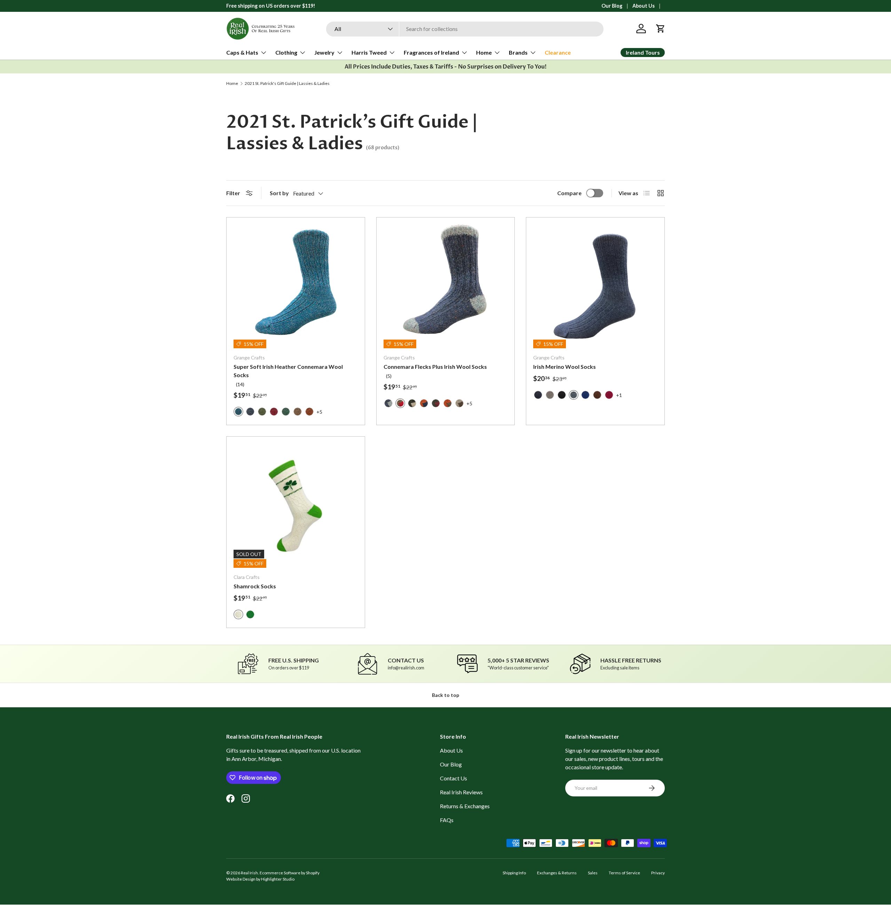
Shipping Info (514, 872)
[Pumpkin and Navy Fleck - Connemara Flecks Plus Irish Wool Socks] (424, 403)
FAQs (447, 820)
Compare (569, 193)
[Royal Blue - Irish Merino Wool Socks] (585, 395)
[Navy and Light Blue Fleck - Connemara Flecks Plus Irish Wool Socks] (388, 403)
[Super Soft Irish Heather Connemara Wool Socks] (296, 286)
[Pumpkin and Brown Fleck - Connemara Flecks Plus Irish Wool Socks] (447, 403)
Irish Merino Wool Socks (564, 366)
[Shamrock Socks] (296, 506)
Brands (518, 52)
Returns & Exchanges (465, 806)
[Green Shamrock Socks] (250, 614)
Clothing (286, 52)
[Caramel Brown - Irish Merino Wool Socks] (597, 395)
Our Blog (611, 6)
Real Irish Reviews (461, 792)
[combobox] (465, 28)
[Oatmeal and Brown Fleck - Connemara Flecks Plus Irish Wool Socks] (459, 403)
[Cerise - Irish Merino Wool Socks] (609, 395)
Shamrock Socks (255, 586)
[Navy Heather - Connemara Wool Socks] (250, 411)
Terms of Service (624, 872)
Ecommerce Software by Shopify (290, 872)
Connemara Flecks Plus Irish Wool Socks (435, 366)
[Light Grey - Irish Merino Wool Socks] (550, 395)
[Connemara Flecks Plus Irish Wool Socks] (446, 286)
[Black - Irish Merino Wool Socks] (562, 395)
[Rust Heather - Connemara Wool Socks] (309, 411)
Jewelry (324, 52)
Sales (593, 872)
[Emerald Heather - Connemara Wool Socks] (286, 411)
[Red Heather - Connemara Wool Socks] (274, 411)
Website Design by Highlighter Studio (260, 879)
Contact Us (453, 778)
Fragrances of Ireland (431, 52)
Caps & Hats (242, 52)
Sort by (279, 193)
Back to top (445, 695)
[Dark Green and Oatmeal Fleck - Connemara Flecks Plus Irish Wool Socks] (412, 403)
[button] (660, 28)
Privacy (658, 872)
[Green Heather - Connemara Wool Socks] (262, 411)
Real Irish (249, 872)
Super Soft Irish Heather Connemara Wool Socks (288, 370)
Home (484, 52)
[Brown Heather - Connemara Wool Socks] (297, 411)
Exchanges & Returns (557, 872)
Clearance (558, 52)
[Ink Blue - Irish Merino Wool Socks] (538, 395)
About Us (643, 6)
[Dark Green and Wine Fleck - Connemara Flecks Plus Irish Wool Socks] (436, 403)
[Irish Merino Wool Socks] (595, 286)
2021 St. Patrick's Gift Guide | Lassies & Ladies (287, 83)
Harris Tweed (369, 52)
